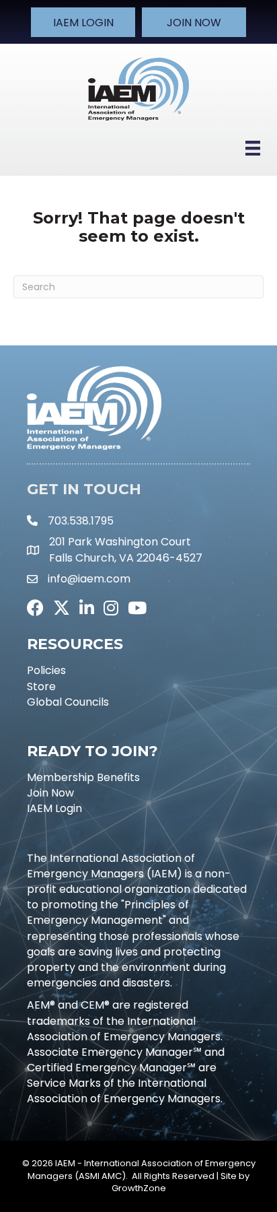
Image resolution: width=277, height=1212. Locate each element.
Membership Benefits (83, 777)
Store (41, 686)
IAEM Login (54, 808)
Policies (46, 670)
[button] (83, 22)
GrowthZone (139, 1188)
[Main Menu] (252, 148)
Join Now (50, 793)
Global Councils (68, 702)
